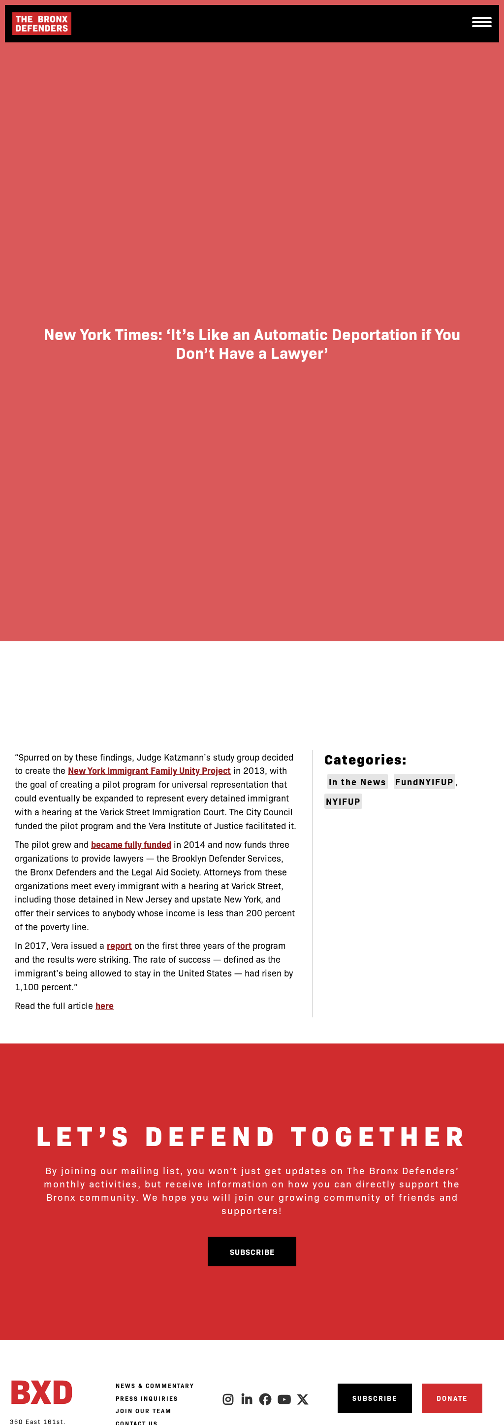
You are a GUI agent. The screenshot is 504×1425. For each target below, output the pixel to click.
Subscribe (252, 1251)
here (104, 1005)
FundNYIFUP (424, 781)
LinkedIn (247, 1399)
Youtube (284, 1399)
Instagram (228, 1399)
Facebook (266, 1399)
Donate (452, 1398)
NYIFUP (343, 801)
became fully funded (131, 844)
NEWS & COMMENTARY (155, 1386)
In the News (357, 781)
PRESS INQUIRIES (147, 1398)
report (119, 945)
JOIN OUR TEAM (144, 1411)
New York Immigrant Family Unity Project (149, 770)
